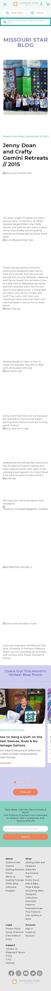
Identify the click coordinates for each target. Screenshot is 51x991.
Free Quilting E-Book (34, 917)
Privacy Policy (13, 928)
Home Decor (32, 880)
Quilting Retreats (15, 869)
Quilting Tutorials (15, 880)
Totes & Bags (33, 887)
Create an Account (31, 934)
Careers (10, 866)
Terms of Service (15, 932)
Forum (9, 873)
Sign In (29, 928)
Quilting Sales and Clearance (35, 864)
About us (10, 876)
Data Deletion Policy (13, 937)
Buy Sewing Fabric (32, 875)
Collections (31, 897)
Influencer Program (11, 889)
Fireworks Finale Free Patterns (34, 910)
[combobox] (25, 22)
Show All (25, 792)
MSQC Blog (12, 883)
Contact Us (12, 949)
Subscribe (31, 869)
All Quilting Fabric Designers (35, 892)
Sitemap (10, 963)
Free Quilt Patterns (31, 903)
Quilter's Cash (13, 862)
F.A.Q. (9, 959)
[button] (5, 4)
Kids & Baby (32, 883)
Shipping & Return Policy (15, 954)
